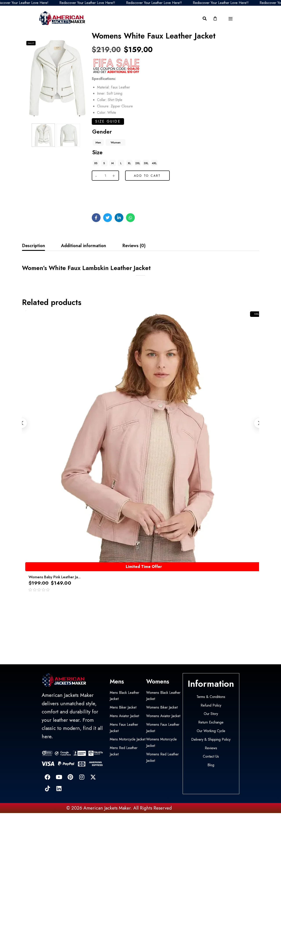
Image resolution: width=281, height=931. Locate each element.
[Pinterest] (70, 777)
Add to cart (147, 175)
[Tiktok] (47, 788)
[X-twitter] (93, 777)
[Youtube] (59, 777)
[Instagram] (81, 777)
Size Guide (108, 121)
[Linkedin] (59, 788)
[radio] (98, 142)
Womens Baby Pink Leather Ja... (55, 577)
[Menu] (230, 18)
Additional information (83, 245)
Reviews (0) (134, 245)
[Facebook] (47, 777)
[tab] (33, 246)
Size (97, 152)
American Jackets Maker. (107, 808)
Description (33, 245)
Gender (102, 131)
